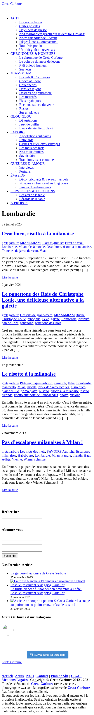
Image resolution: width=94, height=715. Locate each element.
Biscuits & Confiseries (34, 77)
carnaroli (60, 383)
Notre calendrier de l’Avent (38, 38)
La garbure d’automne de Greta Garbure (38, 573)
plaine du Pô (10, 391)
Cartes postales (29, 26)
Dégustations (28, 120)
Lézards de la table (32, 199)
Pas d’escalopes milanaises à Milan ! (42, 442)
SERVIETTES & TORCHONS (32, 191)
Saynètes (25, 69)
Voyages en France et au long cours (43, 183)
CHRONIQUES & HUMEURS (33, 53)
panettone (26, 323)
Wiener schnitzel (35, 459)
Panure (66, 455)
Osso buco (54, 247)
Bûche (80, 315)
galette (55, 319)
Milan (23, 247)
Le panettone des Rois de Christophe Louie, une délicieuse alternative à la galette (43, 300)
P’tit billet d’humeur (33, 65)
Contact (42, 676)
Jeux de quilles (29, 124)
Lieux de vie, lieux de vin (36, 128)
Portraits (25, 171)
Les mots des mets (31, 148)
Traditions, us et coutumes (37, 160)
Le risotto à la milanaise (29, 374)
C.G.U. (76, 676)
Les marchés (28, 97)
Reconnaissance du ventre (37, 105)
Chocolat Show (30, 81)
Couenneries (28, 85)
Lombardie (9, 247)
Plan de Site (59, 676)
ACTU (15, 18)
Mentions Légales (15, 680)
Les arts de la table (32, 195)
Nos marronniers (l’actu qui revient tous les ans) (52, 34)
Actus (19, 676)
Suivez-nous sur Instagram (49, 654)
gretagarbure (10, 243)
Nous (30, 676)
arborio (47, 383)
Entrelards (26, 140)
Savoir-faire (27, 156)
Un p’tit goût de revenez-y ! (38, 50)
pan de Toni (10, 323)
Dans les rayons (30, 89)
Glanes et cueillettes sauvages (39, 144)
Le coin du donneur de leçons (39, 61)
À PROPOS (19, 203)
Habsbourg (25, 455)
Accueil (7, 676)
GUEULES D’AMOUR (27, 163)
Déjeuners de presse (33, 30)
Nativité (83, 319)
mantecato (9, 387)
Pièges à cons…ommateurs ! (38, 42)
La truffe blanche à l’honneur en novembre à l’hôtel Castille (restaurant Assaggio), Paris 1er (46, 591)
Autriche (68, 451)
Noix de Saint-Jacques (53, 387)
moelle (32, 387)
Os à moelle (36, 247)
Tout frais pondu (30, 46)
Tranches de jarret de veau (20, 251)
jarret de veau (74, 243)
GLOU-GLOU (21, 116)
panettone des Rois (48, 323)
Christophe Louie (14, 319)
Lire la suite (10, 277)
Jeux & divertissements (35, 187)
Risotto (44, 391)
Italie (71, 383)
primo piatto (29, 391)
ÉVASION (18, 175)
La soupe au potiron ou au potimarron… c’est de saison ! (50, 603)
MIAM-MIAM (20, 73)
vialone (75, 395)
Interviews (26, 167)
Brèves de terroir (30, 22)
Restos (23, 108)
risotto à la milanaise (77, 247)
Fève (45, 319)
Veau (43, 251)
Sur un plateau (29, 112)
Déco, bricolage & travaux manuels (43, 179)
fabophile (34, 319)
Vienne (17, 459)
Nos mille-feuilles (31, 152)
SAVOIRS (17, 132)
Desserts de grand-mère (35, 93)
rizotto (64, 395)
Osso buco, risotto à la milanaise (38, 233)
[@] (15, 630)
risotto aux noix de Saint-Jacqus (36, 395)
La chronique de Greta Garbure (41, 57)
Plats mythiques (30, 101)
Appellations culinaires (35, 136)
